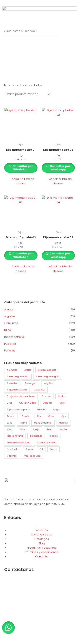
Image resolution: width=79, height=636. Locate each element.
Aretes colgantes (47, 370)
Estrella (11, 416)
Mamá (23, 422)
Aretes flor (12, 383)
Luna (9, 422)
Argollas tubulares (17, 389)
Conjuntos (11, 323)
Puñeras (9, 350)
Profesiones (36, 436)
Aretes (8, 309)
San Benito (12, 449)
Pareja (35, 429)
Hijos (63, 416)
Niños (22, 429)
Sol (41, 449)
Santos (29, 449)
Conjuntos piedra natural (21, 396)
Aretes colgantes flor (18, 376)
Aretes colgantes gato (47, 376)
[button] (20, 181)
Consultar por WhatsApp (22, 167)
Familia (26, 416)
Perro (49, 429)
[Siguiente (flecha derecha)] (13, 634)
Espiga (55, 409)
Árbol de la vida (32, 455)
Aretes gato (31, 383)
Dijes (7, 330)
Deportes (47, 402)
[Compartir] (23, 629)
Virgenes (11, 455)
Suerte (53, 449)
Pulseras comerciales (18, 442)
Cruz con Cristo (27, 402)
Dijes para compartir (18, 409)
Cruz (9, 402)
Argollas (9, 316)
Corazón (46, 396)
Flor (39, 416)
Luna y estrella (14, 337)
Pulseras (10, 344)
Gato (51, 416)
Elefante (41, 409)
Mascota (63, 422)
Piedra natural (15, 436)
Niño (9, 429)
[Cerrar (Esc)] (32, 629)
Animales (12, 370)
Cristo (61, 396)
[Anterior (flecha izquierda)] (4, 634)
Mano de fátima (43, 422)
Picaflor (63, 429)
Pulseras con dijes (46, 442)
